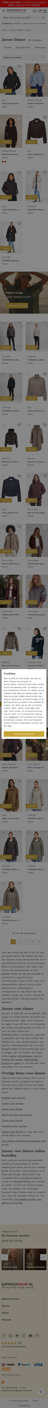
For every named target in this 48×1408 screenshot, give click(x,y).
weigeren (13, 717)
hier (32, 708)
